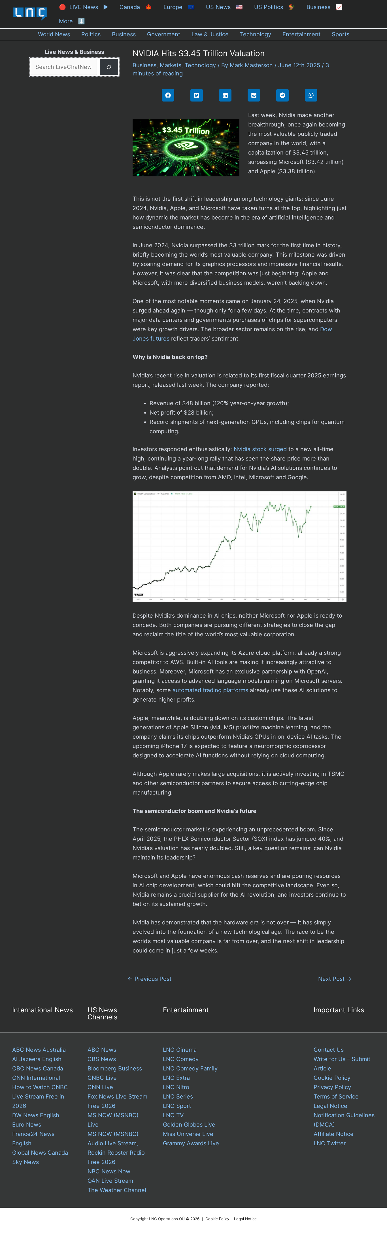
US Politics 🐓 (274, 7)
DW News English (35, 1115)
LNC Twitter (330, 1143)
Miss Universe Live (188, 1134)
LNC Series (178, 1096)
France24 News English (33, 1139)
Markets (170, 65)
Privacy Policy (332, 1087)
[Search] (109, 67)
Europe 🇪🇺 (179, 7)
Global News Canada (40, 1152)
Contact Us (329, 1049)
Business (144, 65)
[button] (168, 95)
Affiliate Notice (334, 1134)
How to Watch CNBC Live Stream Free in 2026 (40, 1096)
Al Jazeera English (36, 1059)
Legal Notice (330, 1105)
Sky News (25, 1162)
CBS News (102, 1059)
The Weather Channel (117, 1190)
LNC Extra (176, 1077)
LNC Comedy (181, 1059)
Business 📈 (325, 7)
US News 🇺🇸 (224, 7)
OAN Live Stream (110, 1180)
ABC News (102, 1049)
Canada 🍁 (136, 7)
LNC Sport (177, 1105)
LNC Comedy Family (190, 1068)
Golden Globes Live (189, 1124)
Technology (200, 65)
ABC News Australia (39, 1049)
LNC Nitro (176, 1087)
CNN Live (100, 1087)
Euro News (26, 1124)
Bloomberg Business (115, 1068)
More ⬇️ (72, 21)
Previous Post (149, 978)
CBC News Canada (37, 1068)
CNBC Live (102, 1077)
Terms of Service (336, 1096)
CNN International (36, 1077)
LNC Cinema (180, 1049)
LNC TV (173, 1115)
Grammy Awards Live (191, 1143)
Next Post (335, 978)
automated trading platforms (210, 690)
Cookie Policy (332, 1077)
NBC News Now (109, 1171)
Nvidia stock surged (260, 449)
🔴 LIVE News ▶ (83, 7)
